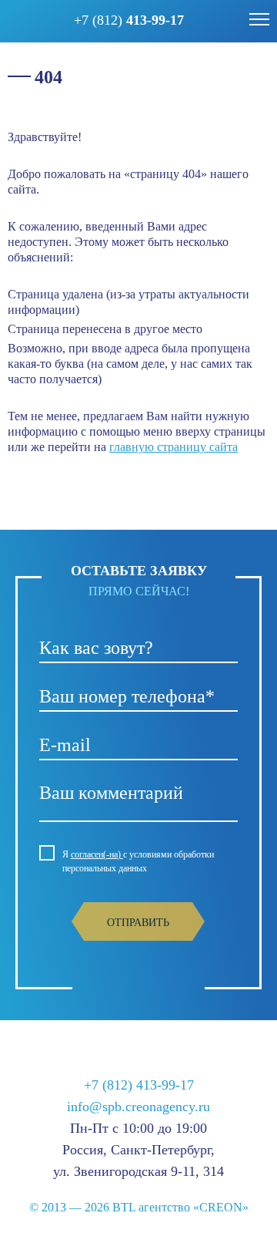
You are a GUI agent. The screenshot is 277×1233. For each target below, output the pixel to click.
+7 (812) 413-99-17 (139, 1085)
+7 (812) (129, 20)
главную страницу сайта (173, 446)
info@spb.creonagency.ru (138, 1106)
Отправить (138, 922)
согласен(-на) (97, 854)
